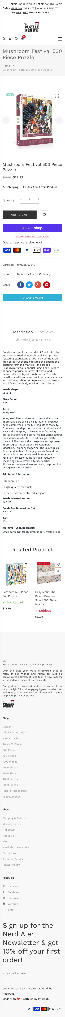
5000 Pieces (10, 784)
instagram (14, 886)
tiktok (11, 909)
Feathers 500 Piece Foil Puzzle (15, 594)
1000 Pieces (10, 761)
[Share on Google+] (37, 284)
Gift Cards (9, 829)
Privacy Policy (11, 864)
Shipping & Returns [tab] (32, 340)
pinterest (13, 898)
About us (8, 835)
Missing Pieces (12, 824)
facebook (13, 892)
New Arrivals (11, 738)
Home (6, 65)
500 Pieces (9, 750)
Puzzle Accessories (15, 790)
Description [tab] (22, 332)
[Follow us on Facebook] (20, 284)
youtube (13, 903)
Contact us (9, 853)
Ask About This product (42, 187)
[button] (32, 297)
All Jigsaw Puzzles (14, 732)
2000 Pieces (10, 767)
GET (25, 12)
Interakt (43, 998)
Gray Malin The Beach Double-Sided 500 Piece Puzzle (46, 598)
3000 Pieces (10, 773)
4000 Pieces (10, 779)
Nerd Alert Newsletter (17, 847)
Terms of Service (13, 859)
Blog (5, 841)
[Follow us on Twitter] (29, 284)
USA (18, 12)
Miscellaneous (12, 796)
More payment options (32, 236)
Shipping (12, 187)
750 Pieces (9, 755)
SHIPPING (16, 8)
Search (7, 726)
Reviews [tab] (46, 332)
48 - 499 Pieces (13, 744)
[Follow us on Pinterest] (46, 284)
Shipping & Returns (15, 818)
